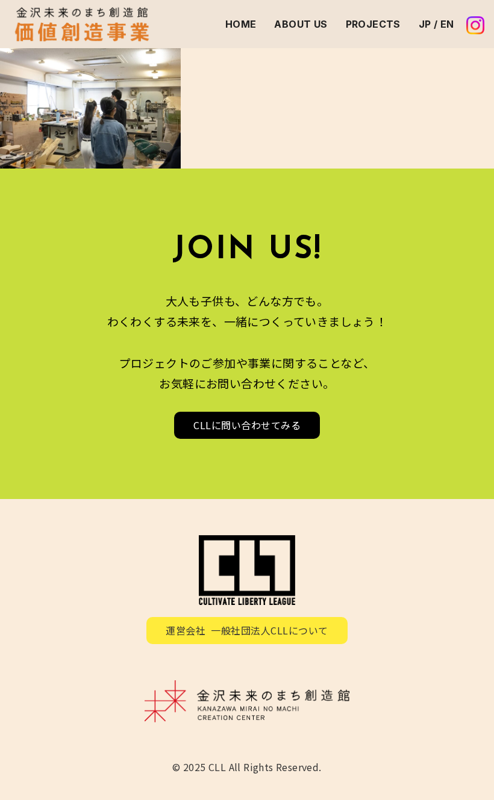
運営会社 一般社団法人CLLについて (247, 630)
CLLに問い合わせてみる (247, 425)
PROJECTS (373, 24)
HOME (241, 24)
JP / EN (436, 24)
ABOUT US (300, 24)
